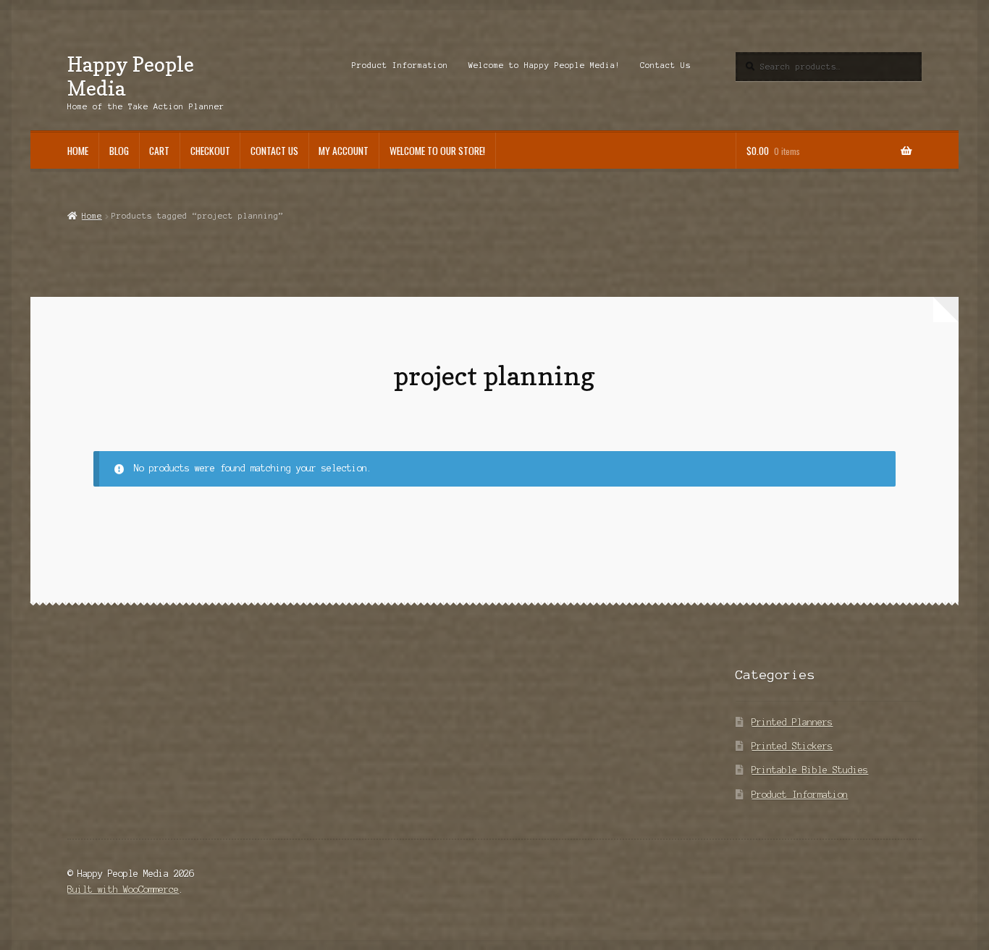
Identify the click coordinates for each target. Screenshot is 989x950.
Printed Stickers (792, 746)
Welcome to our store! (437, 150)
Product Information (400, 65)
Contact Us (665, 65)
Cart (159, 150)
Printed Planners (792, 722)
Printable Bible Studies (810, 770)
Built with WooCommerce (123, 889)
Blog (119, 150)
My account (344, 150)
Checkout (210, 150)
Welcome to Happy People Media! (544, 65)
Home (77, 150)
